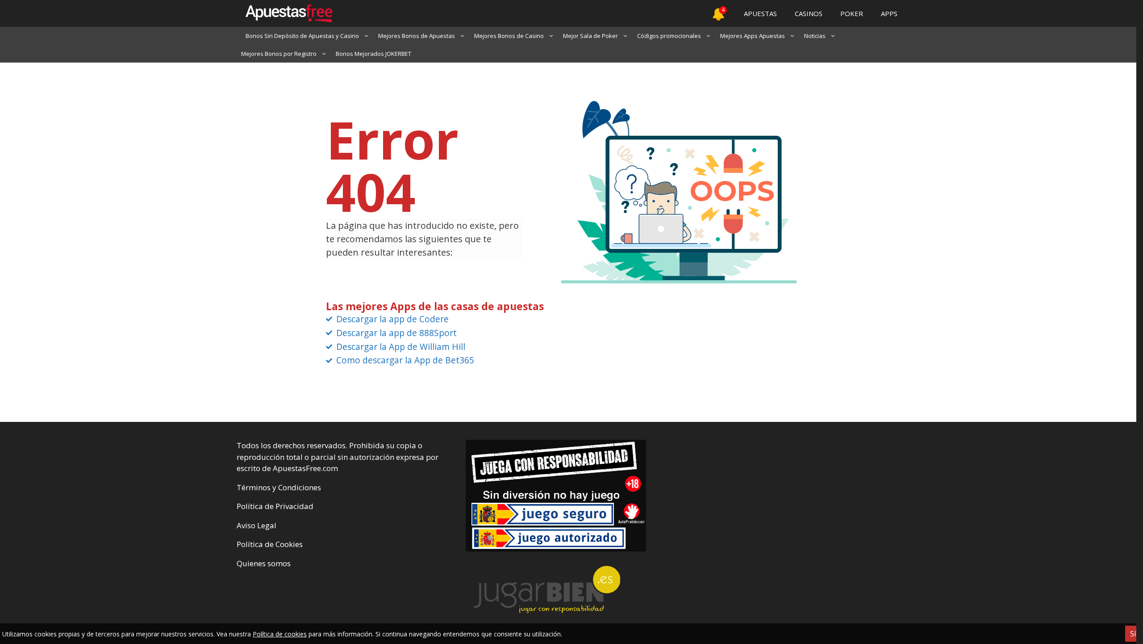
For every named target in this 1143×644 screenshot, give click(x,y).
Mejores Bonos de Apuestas (416, 36)
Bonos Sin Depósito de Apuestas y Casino (302, 36)
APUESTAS (760, 13)
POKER (851, 13)
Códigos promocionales (669, 36)
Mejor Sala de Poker (590, 36)
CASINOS (808, 13)
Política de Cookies (270, 544)
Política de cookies (280, 634)
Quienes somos (264, 563)
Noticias (815, 36)
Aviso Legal (256, 525)
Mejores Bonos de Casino (509, 36)
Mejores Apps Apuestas (752, 36)
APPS (889, 13)
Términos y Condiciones (279, 487)
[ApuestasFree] (284, 13)
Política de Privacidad (275, 506)
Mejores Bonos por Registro (279, 54)
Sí (1133, 634)
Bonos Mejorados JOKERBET (373, 54)
